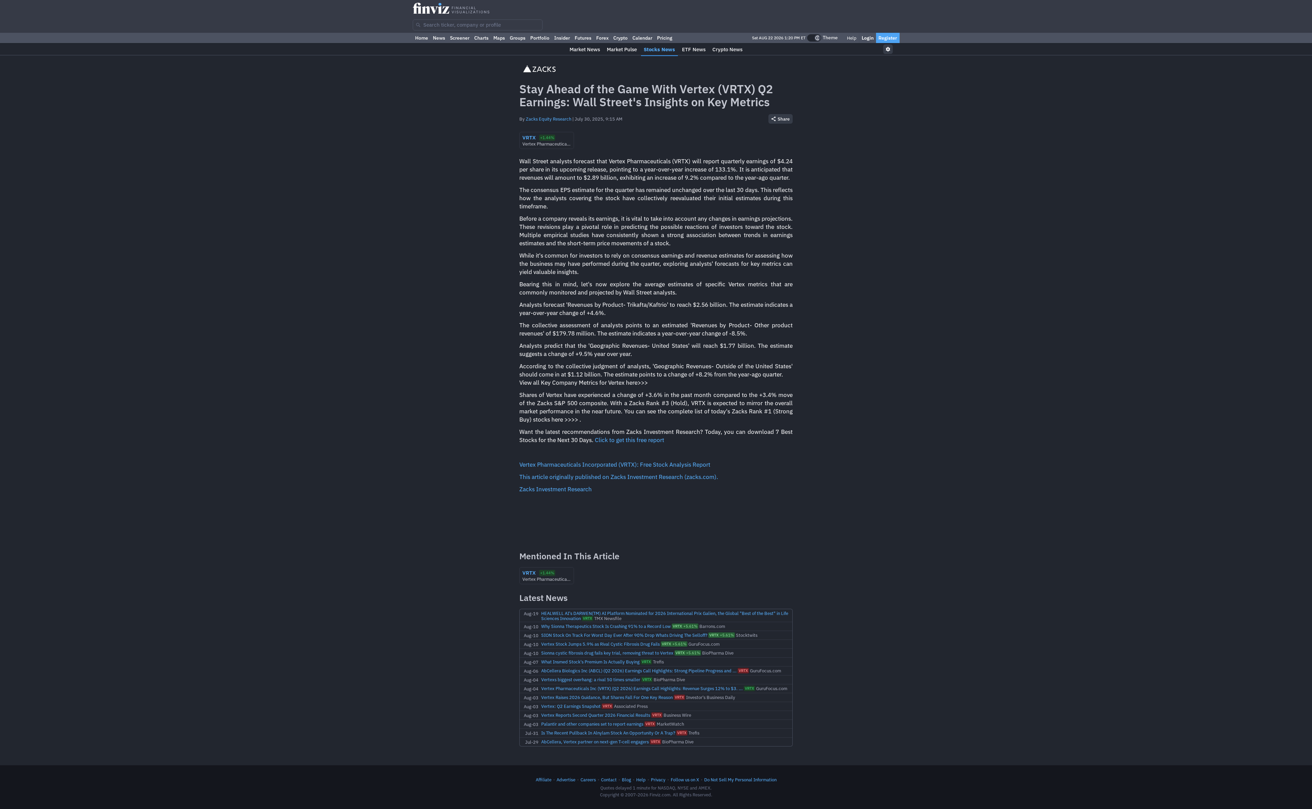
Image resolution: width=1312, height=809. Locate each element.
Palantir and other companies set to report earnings (592, 724)
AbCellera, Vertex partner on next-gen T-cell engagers (595, 741)
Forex (602, 38)
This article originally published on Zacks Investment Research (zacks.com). (618, 477)
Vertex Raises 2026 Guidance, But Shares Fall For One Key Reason (607, 697)
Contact (609, 779)
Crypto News (727, 49)
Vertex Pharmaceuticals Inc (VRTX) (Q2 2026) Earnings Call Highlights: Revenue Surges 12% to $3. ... (642, 688)
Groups (517, 38)
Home (421, 38)
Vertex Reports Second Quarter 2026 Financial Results (595, 715)
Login (868, 38)
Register (887, 38)
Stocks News (659, 49)
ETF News (694, 49)
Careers (588, 779)
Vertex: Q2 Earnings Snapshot (571, 706)
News (439, 38)
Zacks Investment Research (555, 489)
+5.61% (685, 626)
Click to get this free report (629, 440)
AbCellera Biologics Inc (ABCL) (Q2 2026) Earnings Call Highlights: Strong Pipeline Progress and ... (639, 670)
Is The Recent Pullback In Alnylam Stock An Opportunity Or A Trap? (608, 733)
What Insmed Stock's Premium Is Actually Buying (590, 661)
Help (851, 38)
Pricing (664, 38)
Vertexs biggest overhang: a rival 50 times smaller (590, 679)
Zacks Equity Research (548, 119)
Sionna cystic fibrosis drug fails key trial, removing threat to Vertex (607, 653)
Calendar (642, 38)
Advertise (566, 779)
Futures (583, 38)
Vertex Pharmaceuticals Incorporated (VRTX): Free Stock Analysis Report (614, 464)
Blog (626, 779)
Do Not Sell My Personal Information (740, 779)
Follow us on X (685, 779)
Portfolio (539, 38)
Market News (585, 49)
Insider (562, 38)
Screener (459, 38)
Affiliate (543, 779)
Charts (481, 38)
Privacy (658, 779)
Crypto (620, 38)
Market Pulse (622, 49)
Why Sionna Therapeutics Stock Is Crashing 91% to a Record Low (606, 626)
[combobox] (478, 24)
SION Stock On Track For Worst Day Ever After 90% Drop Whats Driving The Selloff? (624, 635)
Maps (499, 38)
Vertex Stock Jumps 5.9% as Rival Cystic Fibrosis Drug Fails (600, 644)
